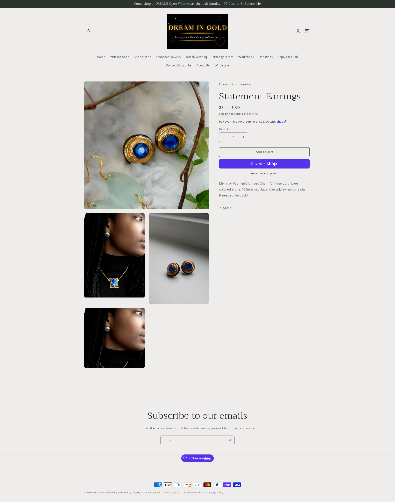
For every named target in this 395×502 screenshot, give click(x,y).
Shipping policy (214, 492)
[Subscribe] (229, 440)
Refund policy (152, 492)
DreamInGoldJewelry (105, 492)
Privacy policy (172, 492)
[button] (88, 31)
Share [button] (227, 208)
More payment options (264, 173)
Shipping (224, 114)
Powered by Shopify (129, 492)
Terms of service (193, 492)
